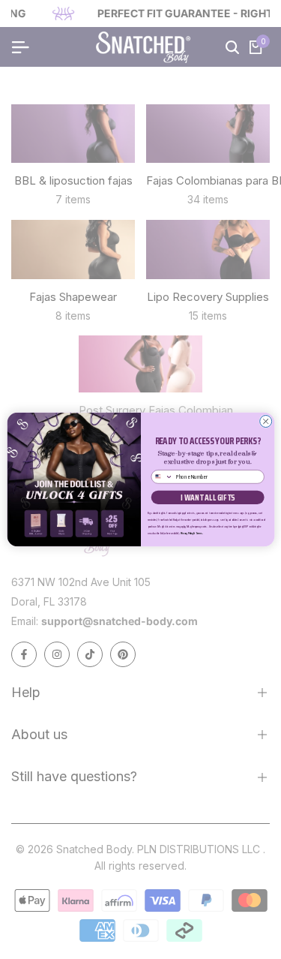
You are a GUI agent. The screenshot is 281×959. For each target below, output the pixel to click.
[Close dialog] (265, 421)
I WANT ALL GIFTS (208, 497)
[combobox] (161, 476)
